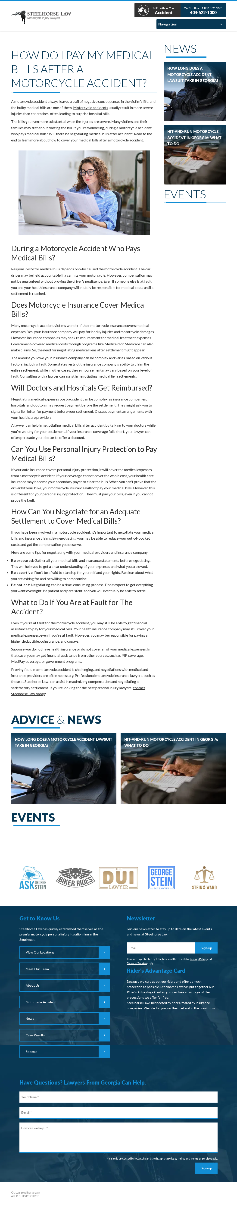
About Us (33, 985)
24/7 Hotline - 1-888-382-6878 (203, 10)
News (30, 1018)
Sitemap (31, 1052)
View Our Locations (40, 952)
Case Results (35, 1035)
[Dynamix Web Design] (214, 1193)
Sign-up (206, 948)
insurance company (57, 287)
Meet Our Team (37, 969)
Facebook (118, 1194)
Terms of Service (137, 963)
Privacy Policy (198, 958)
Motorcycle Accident (41, 1002)
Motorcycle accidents (90, 107)
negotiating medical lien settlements (107, 376)
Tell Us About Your (164, 10)
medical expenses (45, 399)
